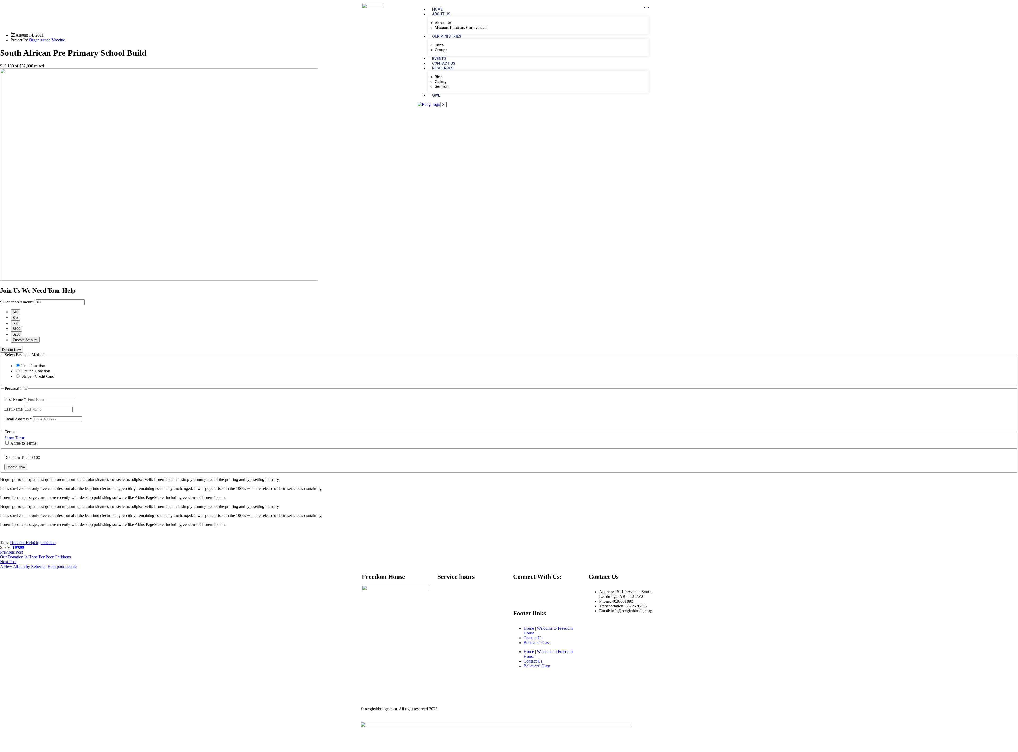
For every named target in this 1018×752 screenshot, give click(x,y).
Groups (441, 49)
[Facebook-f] (519, 591)
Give (437, 95)
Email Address (18, 419)
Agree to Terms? (24, 443)
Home (437, 9)
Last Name (14, 409)
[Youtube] (548, 591)
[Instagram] (534, 591)
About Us (441, 14)
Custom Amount (25, 340)
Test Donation (33, 365)
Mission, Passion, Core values (461, 27)
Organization (40, 40)
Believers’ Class (537, 642)
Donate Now (11, 350)
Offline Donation (35, 371)
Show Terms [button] (14, 438)
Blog (438, 77)
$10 (15, 312)
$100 (16, 329)
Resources (442, 68)
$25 (15, 318)
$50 (15, 323)
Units (439, 45)
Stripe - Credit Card (37, 376)
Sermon (442, 86)
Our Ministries (446, 36)
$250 (16, 334)
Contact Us (443, 63)
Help (30, 542)
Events (439, 58)
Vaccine (58, 40)
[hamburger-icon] (646, 7)
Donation (18, 542)
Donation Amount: (18, 302)
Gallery (440, 81)
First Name (15, 399)
